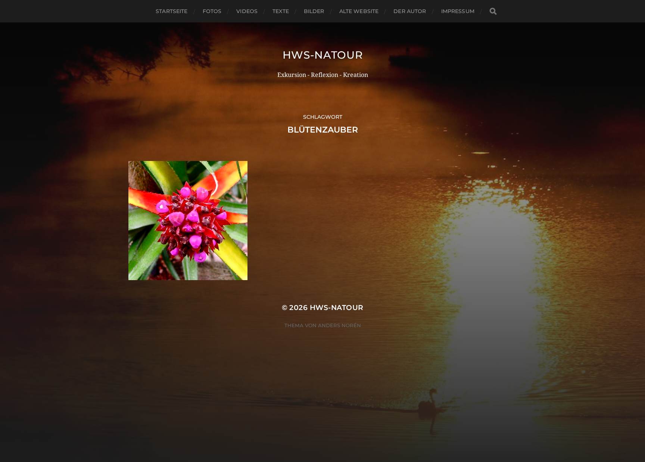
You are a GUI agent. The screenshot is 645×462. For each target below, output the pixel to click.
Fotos (212, 11)
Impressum (457, 11)
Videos (247, 11)
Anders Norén (339, 325)
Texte (280, 11)
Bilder (314, 11)
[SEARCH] (493, 11)
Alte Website (359, 11)
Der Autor (409, 11)
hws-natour (323, 55)
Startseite (171, 11)
